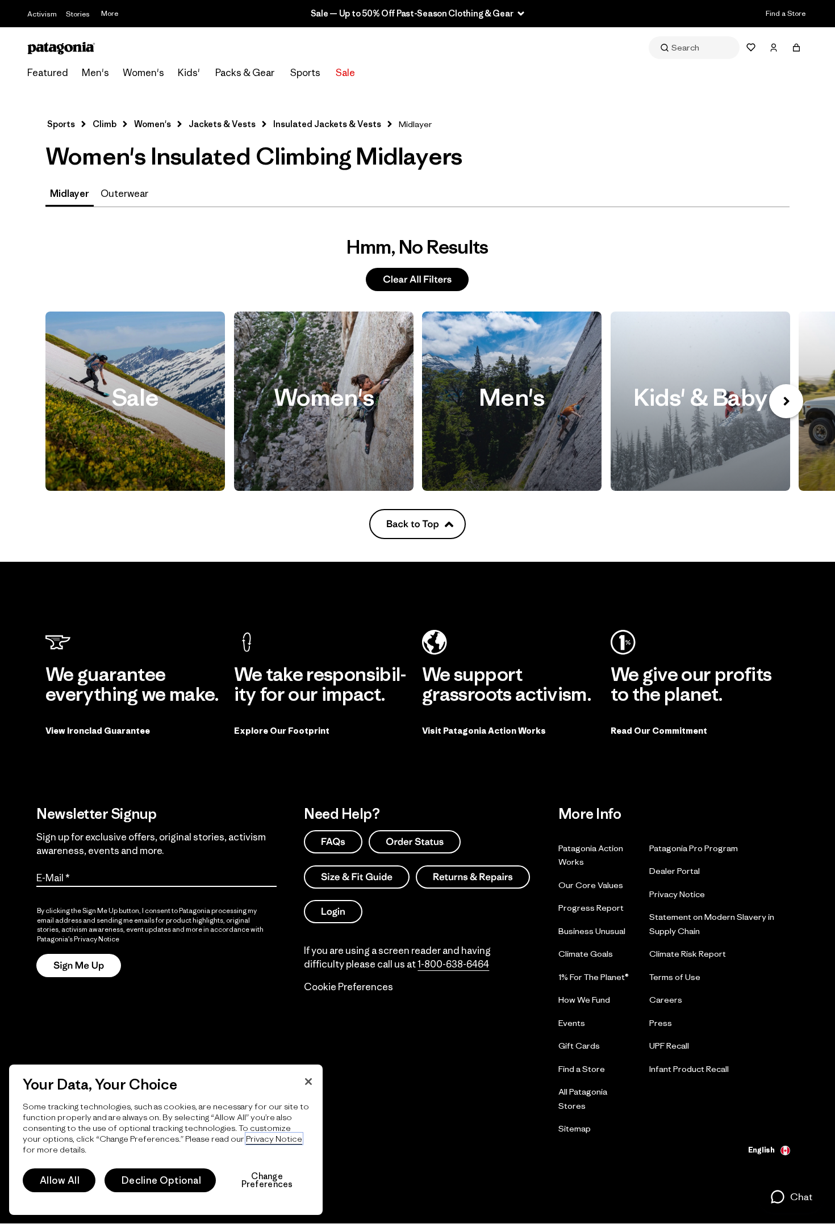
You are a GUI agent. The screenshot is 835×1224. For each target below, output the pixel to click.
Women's (143, 72)
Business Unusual (591, 930)
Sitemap (574, 1128)
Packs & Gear (244, 72)
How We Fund (584, 999)
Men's (95, 72)
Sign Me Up (78, 965)
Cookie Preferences (348, 987)
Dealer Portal (674, 870)
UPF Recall (669, 1045)
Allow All (60, 1180)
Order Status (415, 841)
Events (571, 1022)
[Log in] (773, 47)
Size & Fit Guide (357, 876)
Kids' (189, 72)
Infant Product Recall (689, 1068)
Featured (47, 72)
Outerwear (124, 193)
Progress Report (591, 907)
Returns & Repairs (473, 876)
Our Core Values (590, 884)
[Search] (694, 47)
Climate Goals (585, 953)
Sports (305, 72)
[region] (166, 1140)
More (109, 13)
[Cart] (796, 47)
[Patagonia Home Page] (61, 48)
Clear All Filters (417, 279)
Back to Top (412, 524)
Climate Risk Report (687, 953)
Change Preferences (267, 1180)
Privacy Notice (677, 893)
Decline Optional (161, 1180)
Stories (78, 14)
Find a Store (785, 13)
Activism (42, 14)
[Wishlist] (751, 47)
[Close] (308, 1081)
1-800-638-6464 (453, 964)
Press (660, 1022)
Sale (345, 72)
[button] (791, 1197)
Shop (135, 401)
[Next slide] (786, 401)
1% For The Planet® (593, 976)
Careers (665, 999)
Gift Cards (579, 1045)
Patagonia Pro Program (693, 847)
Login (333, 911)
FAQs (333, 841)
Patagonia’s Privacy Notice (78, 939)
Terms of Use (674, 976)
